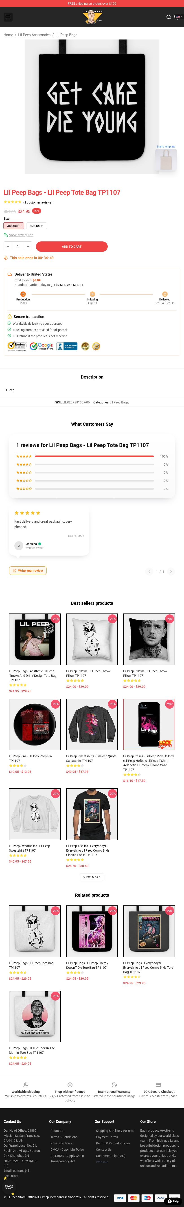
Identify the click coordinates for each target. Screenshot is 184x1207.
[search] (168, 17)
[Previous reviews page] (149, 571)
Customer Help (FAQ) (110, 1156)
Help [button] (176, 1201)
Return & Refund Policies (113, 1143)
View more (92, 877)
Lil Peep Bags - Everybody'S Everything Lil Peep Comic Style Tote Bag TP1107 (148, 967)
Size (7, 218)
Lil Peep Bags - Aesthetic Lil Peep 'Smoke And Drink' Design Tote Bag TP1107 (33, 675)
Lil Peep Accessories (34, 35)
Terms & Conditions (63, 1137)
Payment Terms (107, 1137)
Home (8, 35)
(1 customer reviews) (38, 202)
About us (56, 1131)
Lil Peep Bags (66, 35)
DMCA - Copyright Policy (67, 1149)
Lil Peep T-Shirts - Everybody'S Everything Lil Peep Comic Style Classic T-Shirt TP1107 (87, 850)
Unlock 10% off (9, 1187)
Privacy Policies (61, 1143)
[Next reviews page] (171, 571)
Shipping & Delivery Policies (115, 1131)
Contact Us (104, 1149)
